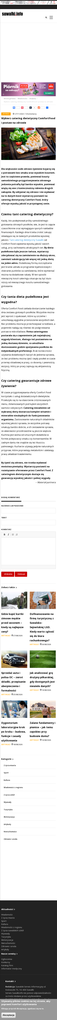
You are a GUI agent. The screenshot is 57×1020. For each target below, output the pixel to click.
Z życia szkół (9, 794)
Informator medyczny (11, 968)
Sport (6, 772)
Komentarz (6, 529)
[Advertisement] (28, 52)
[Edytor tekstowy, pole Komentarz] (28, 555)
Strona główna (10, 98)
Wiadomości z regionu (13, 787)
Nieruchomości (10, 831)
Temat (4, 517)
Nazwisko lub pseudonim (12, 506)
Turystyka (8, 809)
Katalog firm (7, 965)
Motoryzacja (9, 816)
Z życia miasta (10, 765)
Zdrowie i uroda (10, 839)
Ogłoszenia (6, 959)
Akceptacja (8, 1015)
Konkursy (5, 962)
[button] (4, 534)
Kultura (7, 780)
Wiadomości (22, 98)
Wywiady (7, 802)
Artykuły (32, 98)
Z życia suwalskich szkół (12, 930)
